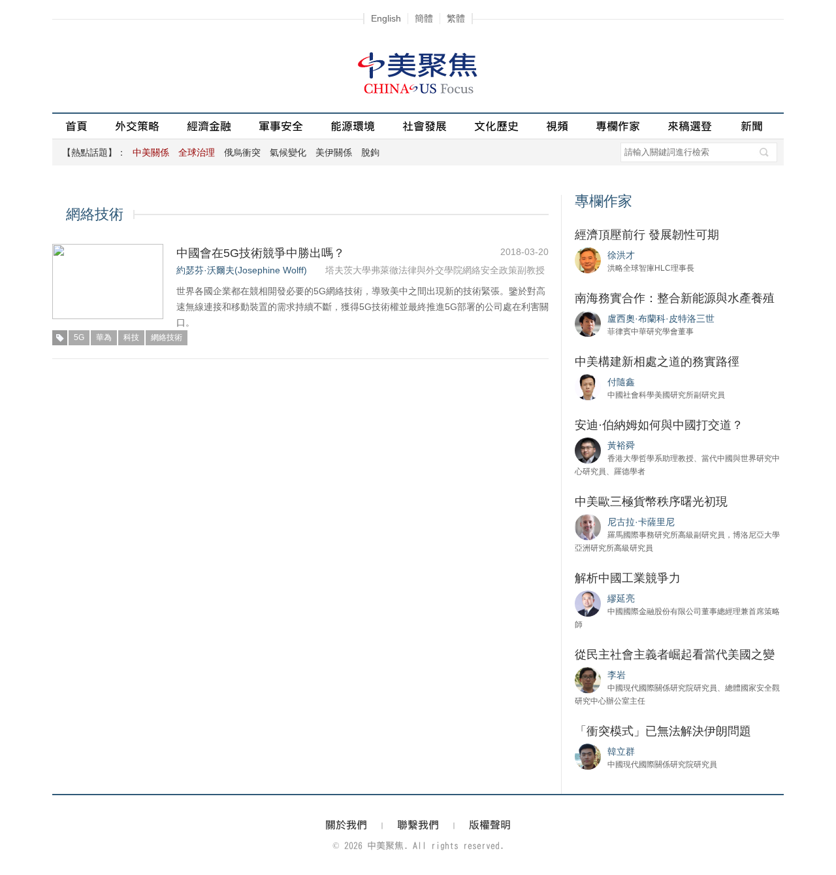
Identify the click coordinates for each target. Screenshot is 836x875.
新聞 (752, 125)
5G (79, 337)
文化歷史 (496, 125)
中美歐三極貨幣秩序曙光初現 (651, 501)
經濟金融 (209, 125)
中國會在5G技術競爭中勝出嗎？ (260, 253)
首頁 (76, 125)
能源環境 (352, 125)
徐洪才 (621, 255)
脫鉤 (370, 152)
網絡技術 (166, 337)
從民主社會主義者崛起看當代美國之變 (675, 654)
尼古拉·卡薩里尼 (641, 522)
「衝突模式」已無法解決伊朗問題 (663, 731)
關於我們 (346, 824)
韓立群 (621, 751)
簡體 (424, 18)
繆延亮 (621, 598)
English (386, 18)
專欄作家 (618, 125)
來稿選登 (689, 125)
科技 (131, 337)
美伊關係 (333, 152)
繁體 (456, 18)
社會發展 (424, 125)
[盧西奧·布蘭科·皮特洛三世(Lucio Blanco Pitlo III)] (588, 323)
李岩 (616, 675)
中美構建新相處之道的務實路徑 (657, 361)
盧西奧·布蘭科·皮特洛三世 (661, 318)
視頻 (557, 125)
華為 (104, 337)
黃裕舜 (621, 445)
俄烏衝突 (242, 152)
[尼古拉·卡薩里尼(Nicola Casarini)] (588, 526)
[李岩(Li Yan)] (588, 679)
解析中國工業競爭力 (628, 578)
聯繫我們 (418, 824)
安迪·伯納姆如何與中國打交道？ (659, 425)
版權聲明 (490, 824)
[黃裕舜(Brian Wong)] (588, 450)
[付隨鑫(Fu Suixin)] (588, 386)
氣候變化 (288, 152)
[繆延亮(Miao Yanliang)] (588, 603)
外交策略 (137, 125)
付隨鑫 (621, 382)
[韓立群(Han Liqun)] (588, 756)
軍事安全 (281, 125)
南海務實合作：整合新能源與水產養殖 (675, 298)
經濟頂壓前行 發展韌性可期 (647, 234)
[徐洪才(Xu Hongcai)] (588, 259)
